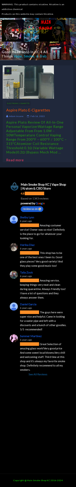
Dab (43, 56)
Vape (18, 56)
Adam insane (16, 116)
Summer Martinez (31, 336)
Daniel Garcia (28, 304)
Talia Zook (26, 272)
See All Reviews (38, 374)
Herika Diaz (27, 244)
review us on (30, 208)
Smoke (29, 56)
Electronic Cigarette (18, 103)
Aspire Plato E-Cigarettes (28, 110)
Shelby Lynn (27, 217)
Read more (16, 160)
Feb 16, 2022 (38, 116)
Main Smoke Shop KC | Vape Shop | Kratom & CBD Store (43, 186)
